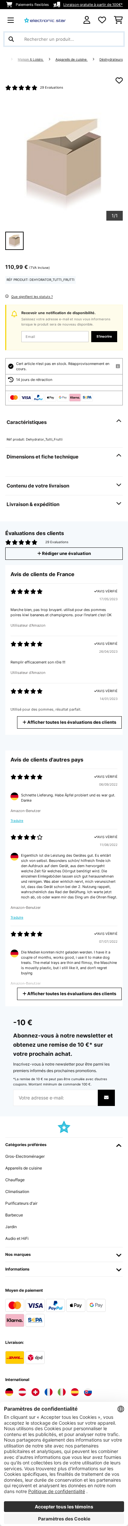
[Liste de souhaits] (102, 20)
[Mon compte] (86, 20)
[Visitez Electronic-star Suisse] (35, 1392)
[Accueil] (10, 59)
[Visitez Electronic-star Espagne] (75, 1392)
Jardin (11, 1226)
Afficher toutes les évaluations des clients (71, 722)
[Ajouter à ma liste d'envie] (119, 80)
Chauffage (15, 1179)
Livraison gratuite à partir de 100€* (93, 4)
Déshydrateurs (111, 59)
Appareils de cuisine (71, 59)
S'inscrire (104, 336)
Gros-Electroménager (25, 1156)
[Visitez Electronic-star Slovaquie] (88, 1392)
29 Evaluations (51, 87)
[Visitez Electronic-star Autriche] (22, 1392)
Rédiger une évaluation (66, 553)
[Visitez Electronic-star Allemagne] (9, 1392)
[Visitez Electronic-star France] (49, 1392)
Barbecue (14, 1215)
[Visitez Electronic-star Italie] (62, 1392)
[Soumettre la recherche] (11, 39)
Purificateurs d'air (21, 1203)
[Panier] (118, 20)
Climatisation (17, 1191)
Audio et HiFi (17, 1238)
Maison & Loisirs (31, 59)
